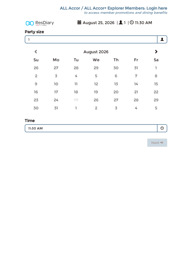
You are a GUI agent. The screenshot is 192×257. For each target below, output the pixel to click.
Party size (34, 31)
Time (30, 120)
